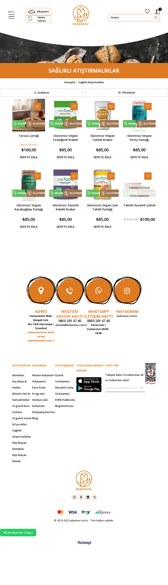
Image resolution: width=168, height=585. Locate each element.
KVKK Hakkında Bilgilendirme (65, 403)
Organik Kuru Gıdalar (21, 409)
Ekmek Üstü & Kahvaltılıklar (21, 397)
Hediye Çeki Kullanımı (40, 403)
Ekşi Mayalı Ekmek (19, 458)
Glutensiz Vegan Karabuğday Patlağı (29, 207)
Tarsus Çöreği (28, 136)
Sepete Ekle (29, 157)
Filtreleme (128, 92)
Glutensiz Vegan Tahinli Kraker (102, 138)
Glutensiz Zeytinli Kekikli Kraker (65, 207)
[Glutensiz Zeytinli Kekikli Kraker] (65, 184)
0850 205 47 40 (69, 321)
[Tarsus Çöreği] (28, 115)
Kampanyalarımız (43, 412)
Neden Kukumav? (43, 375)
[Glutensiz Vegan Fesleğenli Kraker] (65, 115)
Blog (35, 418)
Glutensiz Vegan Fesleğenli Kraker (65, 138)
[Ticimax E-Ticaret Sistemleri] (84, 543)
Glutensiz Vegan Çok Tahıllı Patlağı (102, 207)
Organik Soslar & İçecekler (22, 421)
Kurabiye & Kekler (19, 384)
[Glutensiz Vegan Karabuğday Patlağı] (28, 184)
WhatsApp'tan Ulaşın (18, 532)
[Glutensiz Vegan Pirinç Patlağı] (139, 115)
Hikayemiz (43, 11)
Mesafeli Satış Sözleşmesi (64, 390)
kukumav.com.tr (127, 316)
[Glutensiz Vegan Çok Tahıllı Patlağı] (102, 184)
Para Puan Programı (38, 390)
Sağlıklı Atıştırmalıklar (21, 433)
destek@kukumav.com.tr (69, 325)
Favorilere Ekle (37, 106)
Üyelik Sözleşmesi (62, 378)
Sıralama (43, 92)
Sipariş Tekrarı (41, 19)
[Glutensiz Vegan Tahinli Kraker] (102, 115)
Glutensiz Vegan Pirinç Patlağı (139, 138)
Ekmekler (18, 375)
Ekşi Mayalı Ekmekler (19, 446)
